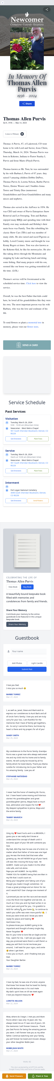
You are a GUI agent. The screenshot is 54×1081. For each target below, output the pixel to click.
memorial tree (34, 322)
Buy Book (27, 587)
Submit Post (27, 669)
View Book (13, 587)
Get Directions (16, 439)
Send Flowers (38, 501)
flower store (32, 326)
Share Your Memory (17, 624)
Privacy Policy (20, 1069)
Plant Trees (38, 439)
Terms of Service (34, 1069)
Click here (31, 283)
